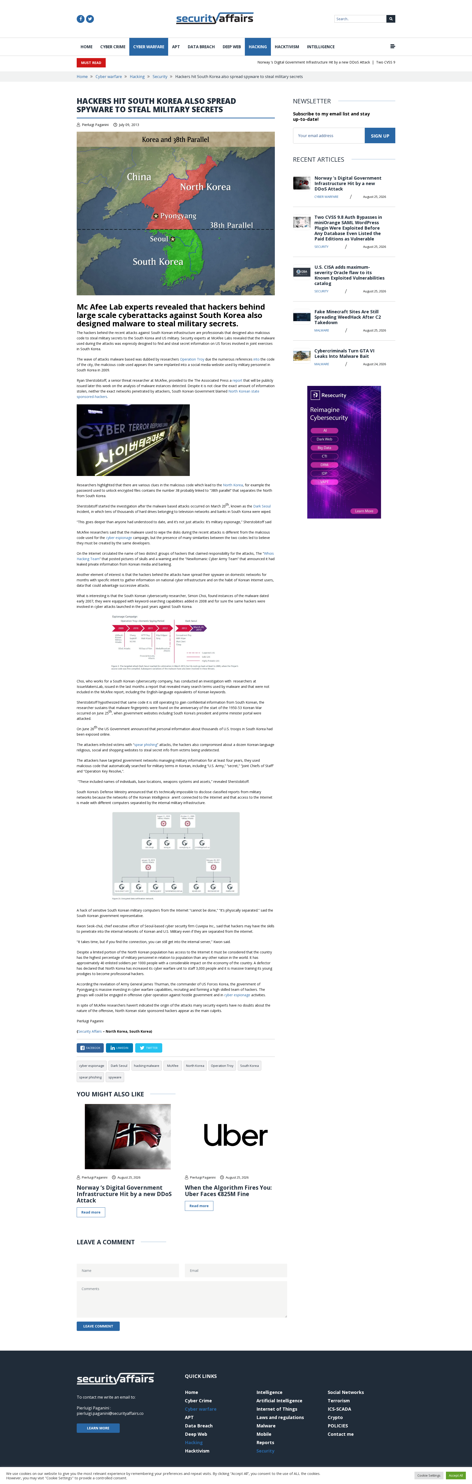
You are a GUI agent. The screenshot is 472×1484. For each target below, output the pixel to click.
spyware (114, 1077)
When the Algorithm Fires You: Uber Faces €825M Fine (228, 1191)
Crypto (335, 1417)
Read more (91, 1212)
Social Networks (346, 1392)
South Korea (249, 1065)
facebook (93, 1048)
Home (86, 46)
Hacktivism (287, 46)
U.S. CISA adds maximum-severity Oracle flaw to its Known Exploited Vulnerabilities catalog (349, 275)
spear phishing (145, 744)
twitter (152, 1048)
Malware (321, 330)
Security (160, 76)
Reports (265, 1442)
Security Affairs (90, 1031)
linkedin (122, 1048)
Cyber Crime (112, 46)
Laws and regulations (280, 1417)
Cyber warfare (148, 46)
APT (176, 46)
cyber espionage (119, 537)
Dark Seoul (262, 506)
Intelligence (321, 46)
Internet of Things (276, 1409)
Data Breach (201, 46)
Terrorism (339, 1401)
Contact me (341, 1434)
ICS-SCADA (339, 1409)
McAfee (172, 1065)
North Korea (233, 485)
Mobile (263, 1434)
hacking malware (146, 1065)
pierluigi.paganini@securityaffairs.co (110, 1413)
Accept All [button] (456, 1475)
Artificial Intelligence (279, 1401)
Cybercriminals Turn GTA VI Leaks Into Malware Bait (344, 353)
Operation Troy (192, 359)
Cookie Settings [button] (429, 1475)
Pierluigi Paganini (95, 124)
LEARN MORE (98, 1428)
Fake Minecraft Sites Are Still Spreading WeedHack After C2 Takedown (347, 317)
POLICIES (338, 1426)
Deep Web (232, 46)
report (237, 380)
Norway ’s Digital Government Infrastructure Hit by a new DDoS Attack (294, 62)
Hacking (258, 46)
